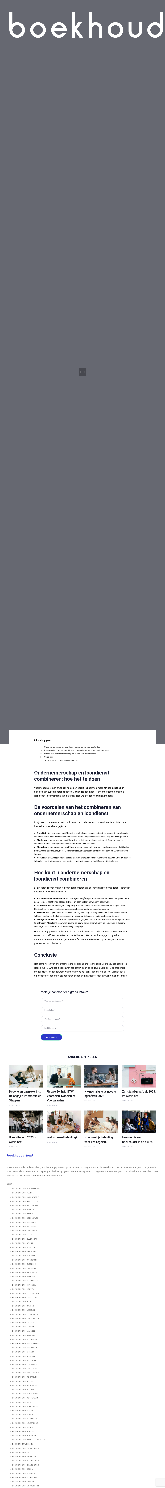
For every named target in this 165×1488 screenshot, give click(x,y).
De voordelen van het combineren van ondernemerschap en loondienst (76, 750)
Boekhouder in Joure (22, 1302)
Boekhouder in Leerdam (23, 1310)
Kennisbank (14, 1105)
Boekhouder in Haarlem (23, 1277)
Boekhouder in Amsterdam (25, 1205)
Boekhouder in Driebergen (25, 1260)
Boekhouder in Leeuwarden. (25, 1314)
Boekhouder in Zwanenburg (25, 1465)
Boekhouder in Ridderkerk (25, 1385)
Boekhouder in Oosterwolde (26, 1373)
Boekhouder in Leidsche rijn (25, 1318)
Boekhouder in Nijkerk (23, 1352)
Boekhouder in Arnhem (23, 1210)
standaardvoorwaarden (33, 1175)
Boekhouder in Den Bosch (24, 1251)
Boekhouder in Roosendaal (25, 1394)
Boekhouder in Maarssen (24, 1331)
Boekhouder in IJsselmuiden (25, 1293)
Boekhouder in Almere (23, 1193)
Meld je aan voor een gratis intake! (64, 760)
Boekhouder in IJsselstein (25, 1297)
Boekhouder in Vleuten (23, 1431)
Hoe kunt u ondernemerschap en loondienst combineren (70, 754)
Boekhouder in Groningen (24, 1272)
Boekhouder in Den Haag (23, 1256)
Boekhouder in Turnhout (24, 1415)
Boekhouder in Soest (22, 1402)
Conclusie (48, 757)
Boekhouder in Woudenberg (25, 1448)
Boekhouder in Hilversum (24, 1285)
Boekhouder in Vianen (22, 1427)
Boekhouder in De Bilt (22, 1243)
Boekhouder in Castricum (24, 1231)
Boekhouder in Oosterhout (25, 1369)
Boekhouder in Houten (23, 1289)
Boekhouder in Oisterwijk (25, 1364)
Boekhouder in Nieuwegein (24, 1348)
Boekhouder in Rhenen (23, 1381)
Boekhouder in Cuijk (22, 1235)
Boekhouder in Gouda (22, 1469)
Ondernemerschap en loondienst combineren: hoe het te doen (72, 747)
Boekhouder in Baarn (22, 1214)
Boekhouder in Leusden (23, 1327)
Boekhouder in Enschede (24, 1264)
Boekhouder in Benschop (24, 1473)
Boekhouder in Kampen (23, 1306)
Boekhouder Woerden (22, 1444)
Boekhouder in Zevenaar (24, 1457)
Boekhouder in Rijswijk (23, 1390)
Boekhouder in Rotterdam (25, 1398)
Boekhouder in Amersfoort (25, 1197)
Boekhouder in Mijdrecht (24, 1335)
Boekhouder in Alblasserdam (26, 1189)
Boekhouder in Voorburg (24, 1436)
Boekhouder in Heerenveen (25, 1281)
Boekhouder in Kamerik (23, 1482)
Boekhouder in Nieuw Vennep (26, 1343)
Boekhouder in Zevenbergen (25, 1461)
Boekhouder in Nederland (24, 1339)
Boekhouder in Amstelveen (25, 1201)
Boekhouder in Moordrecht (25, 1486)
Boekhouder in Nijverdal (24, 1360)
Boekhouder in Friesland (24, 1268)
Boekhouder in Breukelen (24, 1226)
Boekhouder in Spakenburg (25, 1406)
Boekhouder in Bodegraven (25, 1218)
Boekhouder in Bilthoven (24, 1222)
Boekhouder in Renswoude (25, 1377)
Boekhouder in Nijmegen (23, 1356)
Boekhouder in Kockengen (24, 1477)
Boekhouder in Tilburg (23, 1411)
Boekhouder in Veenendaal (25, 1419)
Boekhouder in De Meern (23, 1247)
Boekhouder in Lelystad (23, 1323)
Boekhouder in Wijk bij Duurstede (28, 1440)
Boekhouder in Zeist (22, 1452)
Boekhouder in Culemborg (25, 1239)
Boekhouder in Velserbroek (25, 1423)
